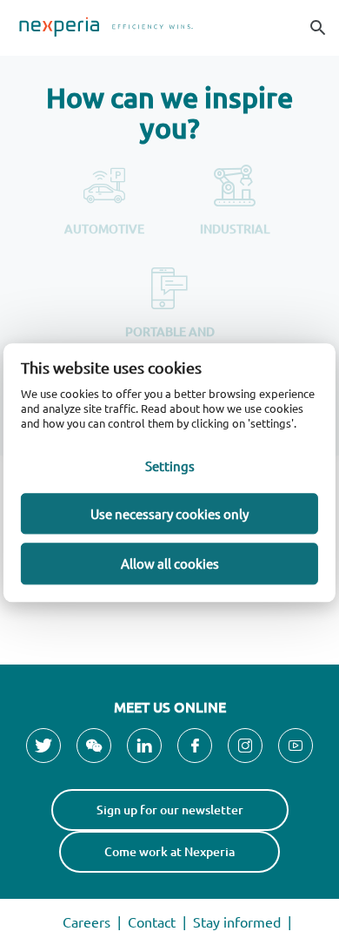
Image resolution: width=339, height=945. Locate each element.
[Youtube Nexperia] (295, 745)
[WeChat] (93, 745)
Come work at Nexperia (169, 851)
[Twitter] (43, 745)
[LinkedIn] (144, 745)
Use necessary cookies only (169, 513)
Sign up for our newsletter (169, 809)
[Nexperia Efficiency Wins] (169, 28)
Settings (170, 465)
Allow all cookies (170, 564)
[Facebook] (194, 745)
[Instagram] (245, 745)
